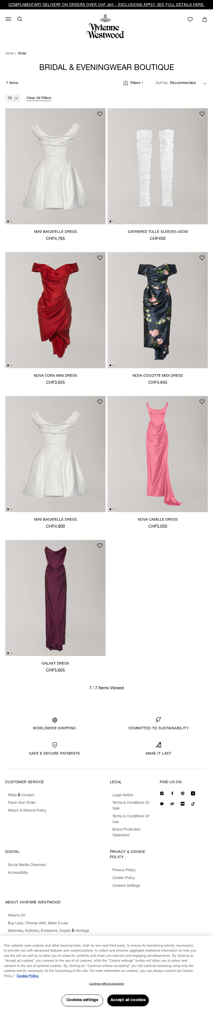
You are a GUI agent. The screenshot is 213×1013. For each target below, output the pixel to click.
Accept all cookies (128, 1000)
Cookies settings (82, 1000)
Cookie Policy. (28, 976)
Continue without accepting (106, 984)
